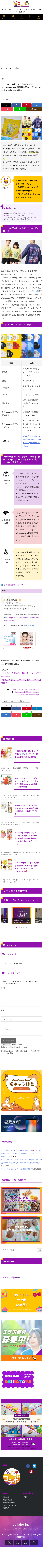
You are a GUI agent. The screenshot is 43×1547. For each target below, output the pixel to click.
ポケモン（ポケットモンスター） (29, 689)
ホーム (5, 68)
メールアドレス (6, 1020)
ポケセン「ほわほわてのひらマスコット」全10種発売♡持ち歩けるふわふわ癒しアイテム (26, 809)
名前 (2, 1010)
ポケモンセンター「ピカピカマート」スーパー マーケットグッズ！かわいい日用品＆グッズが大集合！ (26, 782)
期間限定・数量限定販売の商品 (30, 694)
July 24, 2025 (29, 625)
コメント (4, 988)
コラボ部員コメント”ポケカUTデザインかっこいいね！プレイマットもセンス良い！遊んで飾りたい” (21, 218)
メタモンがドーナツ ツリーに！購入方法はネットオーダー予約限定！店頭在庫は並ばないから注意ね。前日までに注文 (26, 838)
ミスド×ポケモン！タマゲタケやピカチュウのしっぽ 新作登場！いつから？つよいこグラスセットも (27, 867)
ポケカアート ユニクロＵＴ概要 (14, 215)
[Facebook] (16, 105)
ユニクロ (36, 692)
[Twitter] (6, 105)
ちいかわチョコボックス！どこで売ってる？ (16, 1169)
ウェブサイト (5, 1029)
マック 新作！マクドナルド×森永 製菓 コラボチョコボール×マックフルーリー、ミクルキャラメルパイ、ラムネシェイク (21, 1153)
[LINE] (20, 109)
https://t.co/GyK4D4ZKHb (18, 617)
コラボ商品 (15, 68)
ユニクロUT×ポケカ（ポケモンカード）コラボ (18, 213)
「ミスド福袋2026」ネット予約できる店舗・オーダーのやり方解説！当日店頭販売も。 (27, 755)
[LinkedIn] (37, 708)
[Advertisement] (21, 42)
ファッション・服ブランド (23, 692)
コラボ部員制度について (13, 585)
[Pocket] (7, 109)
